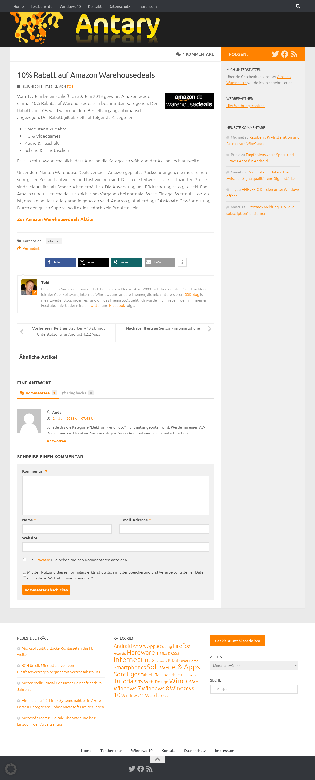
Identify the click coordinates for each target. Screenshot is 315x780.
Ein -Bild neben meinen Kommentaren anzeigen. (78, 559)
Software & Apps (173, 666)
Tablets (147, 674)
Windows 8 (155, 688)
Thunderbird (190, 674)
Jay (233, 189)
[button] (60, 262)
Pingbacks (79, 392)
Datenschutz (119, 6)
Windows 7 (127, 688)
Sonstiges (127, 674)
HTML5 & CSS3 (167, 653)
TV (140, 681)
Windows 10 (70, 6)
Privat (173, 660)
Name (29, 519)
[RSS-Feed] (294, 54)
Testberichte (42, 6)
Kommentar (34, 471)
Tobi (71, 86)
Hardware (141, 652)
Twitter (95, 305)
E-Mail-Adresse (135, 519)
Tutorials (126, 681)
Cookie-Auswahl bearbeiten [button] (237, 640)
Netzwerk (161, 661)
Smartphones (130, 667)
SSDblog (192, 294)
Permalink (31, 248)
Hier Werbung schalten (245, 105)
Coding (166, 646)
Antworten (56, 440)
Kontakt (95, 6)
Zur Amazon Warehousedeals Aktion (56, 219)
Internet (53, 240)
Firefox (181, 645)
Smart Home (188, 660)
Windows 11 (132, 695)
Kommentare (40, 392)
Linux (148, 659)
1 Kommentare (198, 54)
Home (18, 6)
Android (123, 646)
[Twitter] (275, 54)
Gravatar (42, 559)
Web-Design (156, 681)
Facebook (117, 305)
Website (29, 537)
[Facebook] (284, 54)
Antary (139, 646)
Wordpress (156, 695)
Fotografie (120, 653)
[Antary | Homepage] (87, 29)
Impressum (147, 6)
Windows (183, 680)
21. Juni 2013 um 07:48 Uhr (75, 418)
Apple (153, 646)
